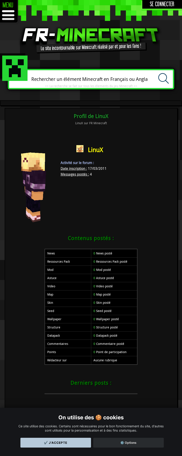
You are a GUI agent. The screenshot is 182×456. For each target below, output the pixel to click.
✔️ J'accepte (55, 442)
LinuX (95, 150)
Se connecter (162, 4)
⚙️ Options (128, 442)
